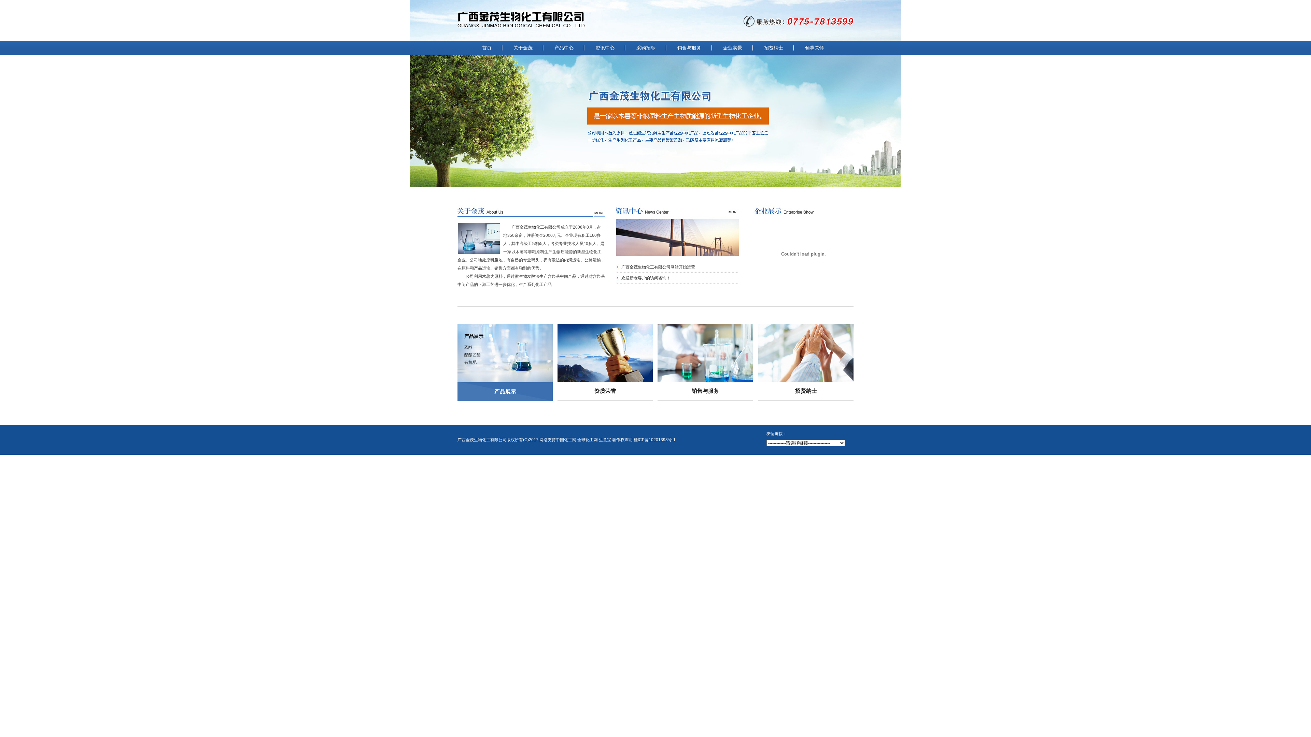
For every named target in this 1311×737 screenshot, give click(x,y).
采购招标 (646, 47)
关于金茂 (523, 47)
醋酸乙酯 (472, 354)
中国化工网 (566, 439)
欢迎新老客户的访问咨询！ (646, 278)
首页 (487, 47)
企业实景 (732, 47)
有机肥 (470, 362)
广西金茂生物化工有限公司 (536, 227)
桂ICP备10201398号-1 (655, 439)
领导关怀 (814, 47)
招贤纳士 (773, 47)
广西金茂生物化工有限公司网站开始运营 (658, 267)
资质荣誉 (605, 391)
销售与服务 (689, 47)
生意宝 (605, 439)
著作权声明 (622, 439)
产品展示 (505, 391)
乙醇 (468, 347)
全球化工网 (587, 439)
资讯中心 (605, 47)
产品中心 (564, 47)
